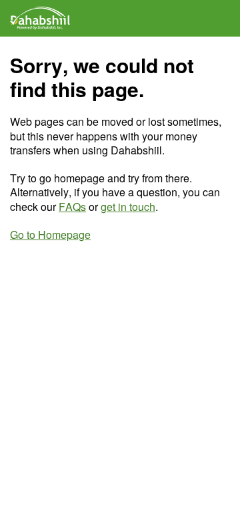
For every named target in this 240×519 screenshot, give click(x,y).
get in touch (128, 206)
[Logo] (40, 18)
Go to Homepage (50, 234)
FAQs (72, 206)
